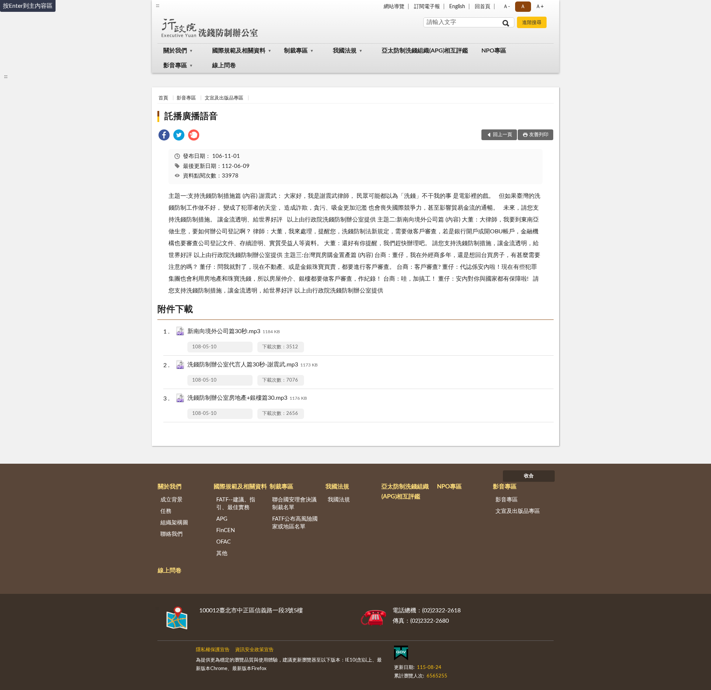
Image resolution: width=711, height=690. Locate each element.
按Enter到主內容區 (28, 6)
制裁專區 (296, 51)
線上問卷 (224, 65)
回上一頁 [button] (502, 134)
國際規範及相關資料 (239, 51)
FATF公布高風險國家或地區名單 (295, 523)
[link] (164, 136)
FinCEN (225, 530)
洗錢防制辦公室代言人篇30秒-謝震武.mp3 (252, 365)
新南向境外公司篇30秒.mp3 (233, 331)
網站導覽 (394, 6)
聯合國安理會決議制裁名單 (294, 503)
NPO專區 (493, 51)
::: (157, 5)
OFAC (223, 542)
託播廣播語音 (191, 116)
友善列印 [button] (538, 134)
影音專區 (175, 65)
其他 (221, 553)
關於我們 (175, 51)
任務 (165, 511)
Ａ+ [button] (539, 6)
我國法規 (345, 51)
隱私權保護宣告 (213, 649)
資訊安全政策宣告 (254, 649)
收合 (529, 476)
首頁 (163, 98)
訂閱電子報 (427, 6)
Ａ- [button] (506, 6)
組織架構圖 (174, 522)
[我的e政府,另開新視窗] (401, 654)
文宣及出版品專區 (224, 98)
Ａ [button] (522, 6)
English (457, 6)
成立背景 (171, 500)
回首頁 (482, 6)
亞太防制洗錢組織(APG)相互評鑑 (425, 51)
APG (221, 519)
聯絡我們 (171, 534)
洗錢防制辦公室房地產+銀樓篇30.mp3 (247, 398)
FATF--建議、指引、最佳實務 (235, 503)
